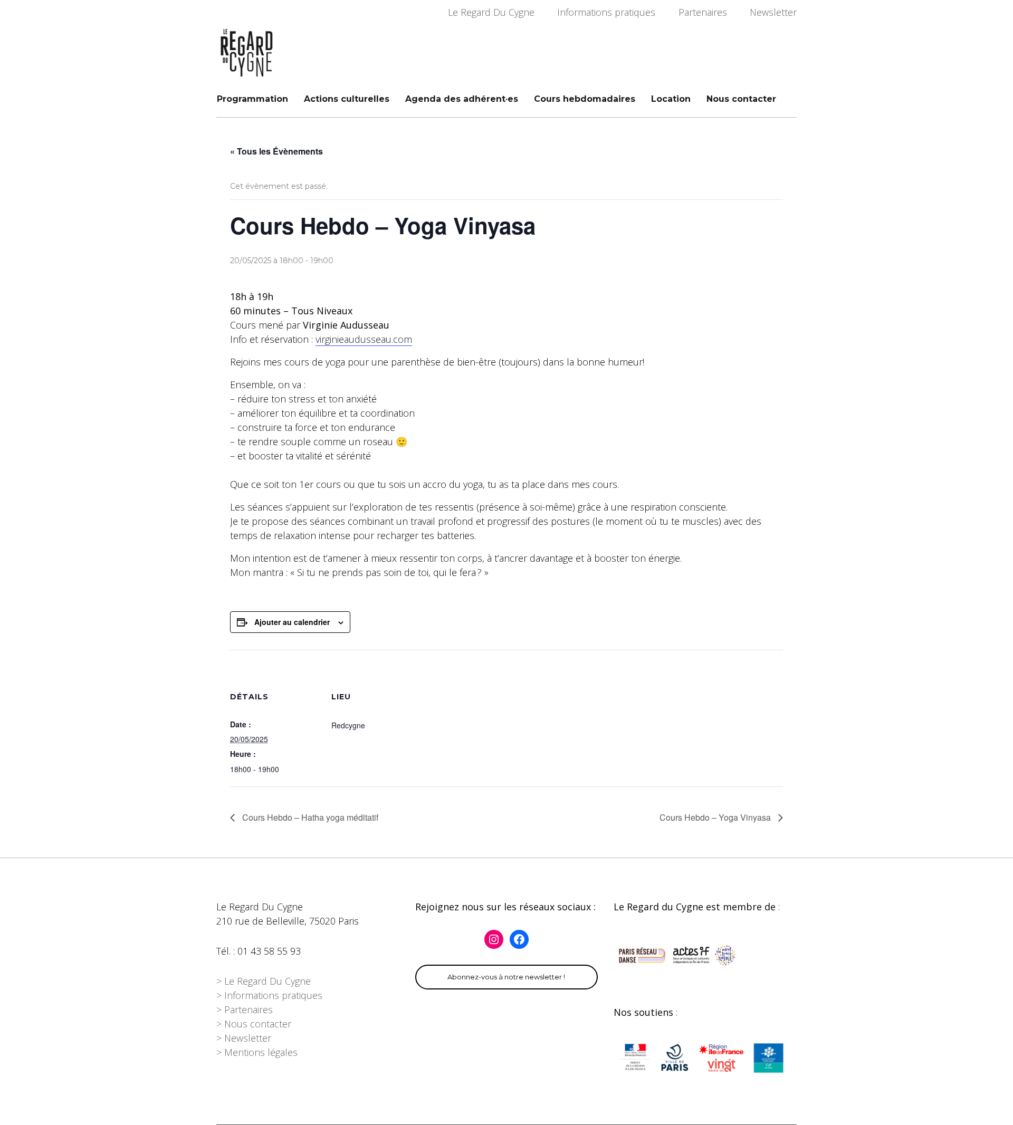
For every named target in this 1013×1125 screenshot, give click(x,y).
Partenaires (702, 12)
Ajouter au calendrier (292, 622)
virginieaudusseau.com (364, 339)
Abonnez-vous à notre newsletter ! (506, 977)
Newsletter (773, 12)
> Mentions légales (257, 1052)
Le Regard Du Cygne (491, 12)
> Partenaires (244, 1009)
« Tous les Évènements (276, 151)
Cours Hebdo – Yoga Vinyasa (716, 817)
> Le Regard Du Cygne (263, 981)
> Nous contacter (253, 1023)
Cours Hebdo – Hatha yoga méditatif (309, 817)
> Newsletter (243, 1038)
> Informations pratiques (269, 995)
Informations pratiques (606, 12)
